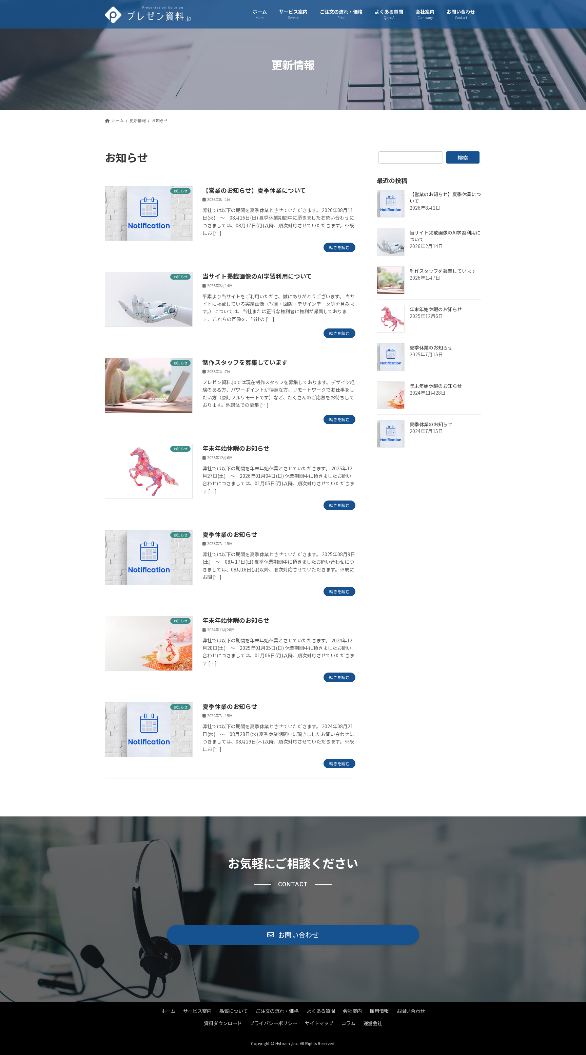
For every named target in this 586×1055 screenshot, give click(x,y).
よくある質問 (321, 1011)
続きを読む (339, 247)
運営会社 (372, 1023)
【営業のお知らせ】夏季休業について (254, 190)
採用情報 (379, 1011)
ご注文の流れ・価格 (277, 1011)
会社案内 (352, 1011)
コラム (348, 1023)
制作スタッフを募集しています (245, 362)
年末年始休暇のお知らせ (236, 448)
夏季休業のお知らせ (229, 534)
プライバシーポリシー (273, 1023)
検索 (462, 157)
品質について (233, 1011)
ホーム (168, 1011)
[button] (293, 935)
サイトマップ (319, 1023)
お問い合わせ (410, 1011)
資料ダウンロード (223, 1023)
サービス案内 (197, 1011)
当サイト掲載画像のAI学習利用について (257, 275)
